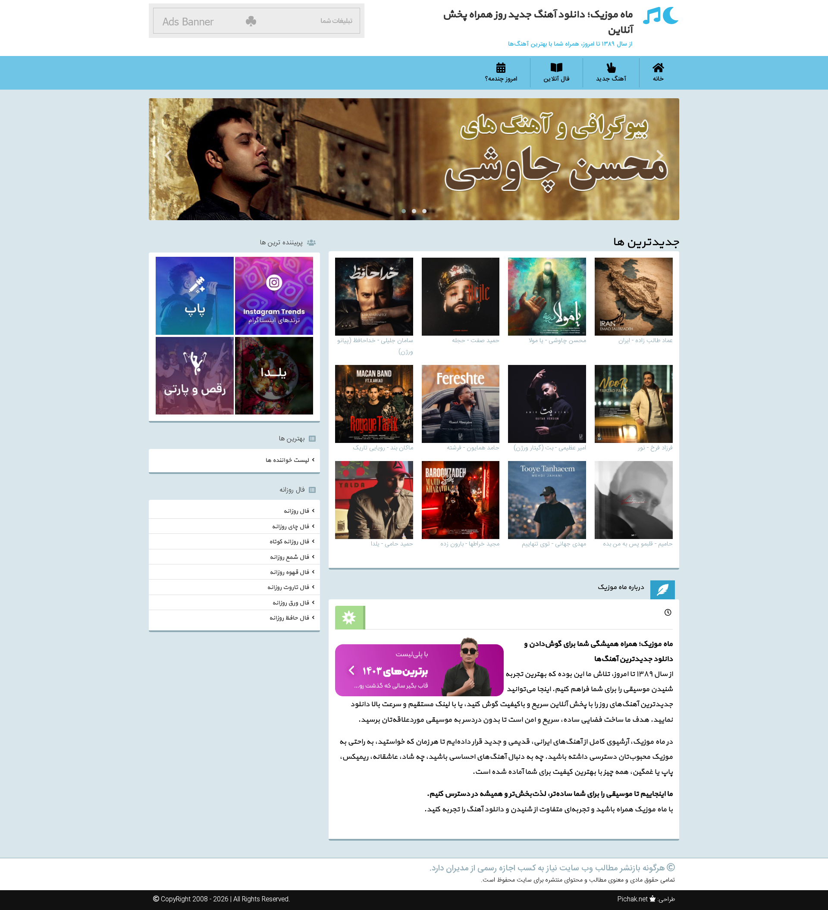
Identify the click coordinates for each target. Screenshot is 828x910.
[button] (424, 211)
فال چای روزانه (290, 526)
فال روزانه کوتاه (289, 541)
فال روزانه (296, 511)
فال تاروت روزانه (288, 587)
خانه (658, 79)
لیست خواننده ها (287, 460)
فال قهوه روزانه (289, 572)
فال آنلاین (556, 79)
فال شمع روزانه (289, 557)
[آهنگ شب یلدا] (274, 377)
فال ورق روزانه (290, 603)
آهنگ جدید (611, 79)
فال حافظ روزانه (289, 618)
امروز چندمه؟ (501, 79)
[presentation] (660, 157)
